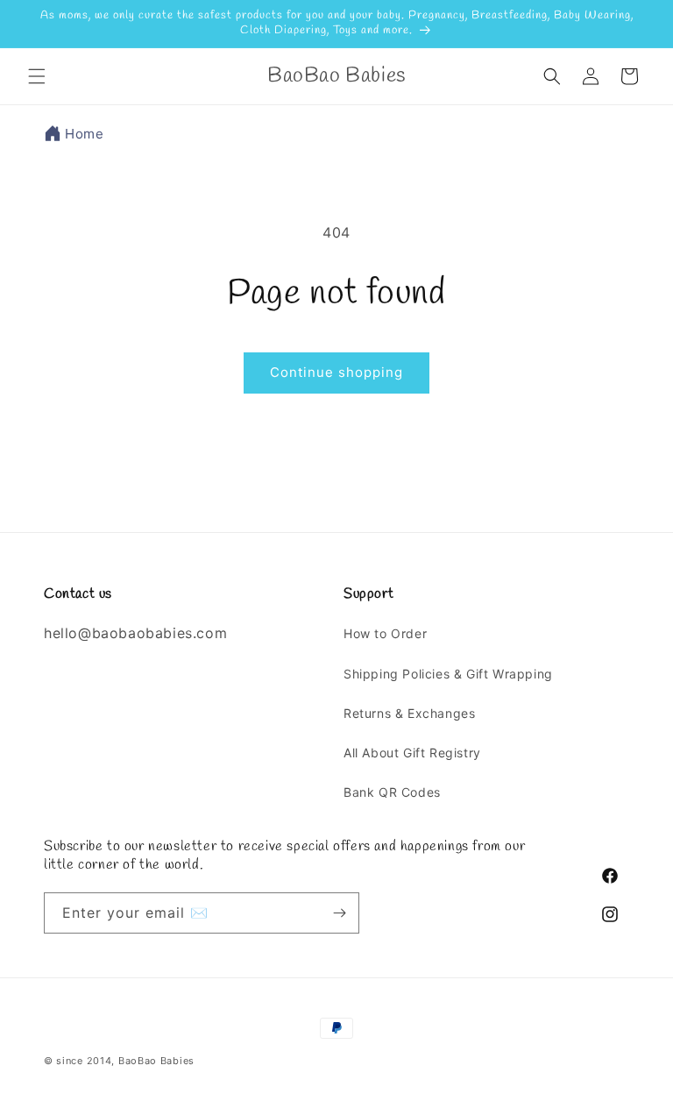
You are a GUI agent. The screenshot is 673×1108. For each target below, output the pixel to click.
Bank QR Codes (392, 792)
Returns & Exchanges (409, 713)
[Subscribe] (339, 913)
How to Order (385, 633)
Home (84, 133)
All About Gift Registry (412, 752)
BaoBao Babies (156, 1061)
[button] (37, 76)
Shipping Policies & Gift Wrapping (448, 673)
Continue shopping (336, 372)
